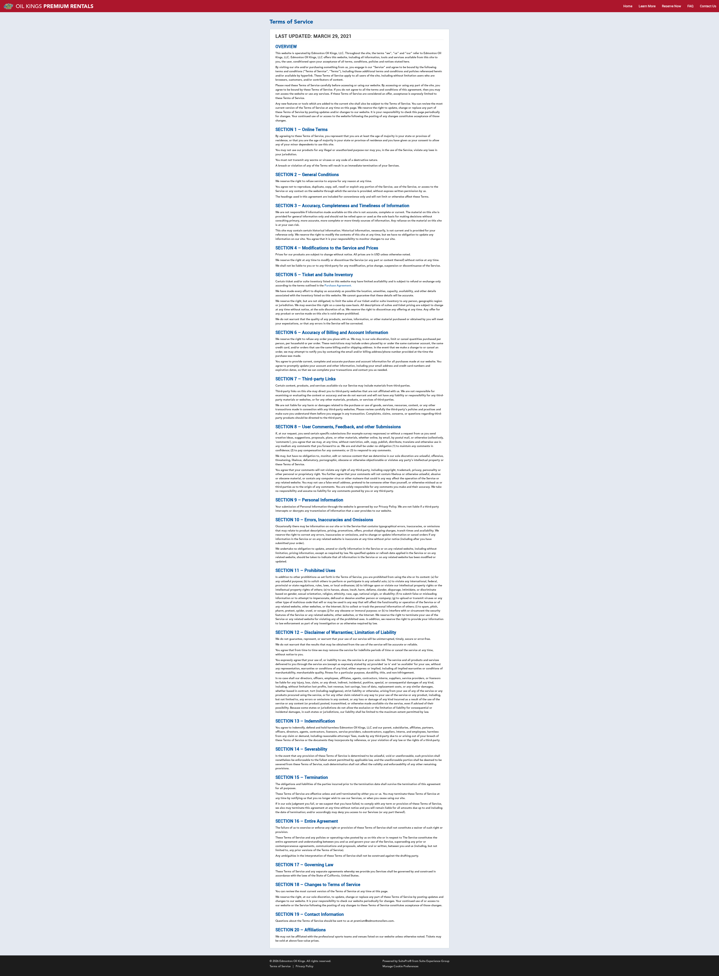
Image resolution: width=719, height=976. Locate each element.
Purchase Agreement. (338, 285)
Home (627, 6)
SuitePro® (405, 961)
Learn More (647, 6)
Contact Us (708, 6)
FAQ (690, 6)
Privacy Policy (304, 966)
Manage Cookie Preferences (400, 966)
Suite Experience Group (434, 961)
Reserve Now (671, 6)
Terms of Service (280, 966)
